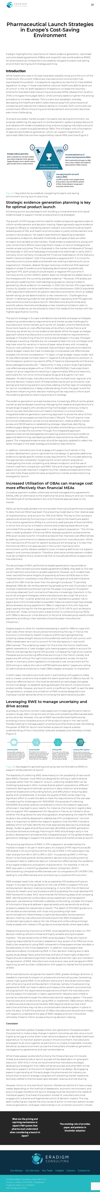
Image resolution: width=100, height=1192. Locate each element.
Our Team (47, 1170)
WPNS (24, 1188)
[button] (92, 5)
